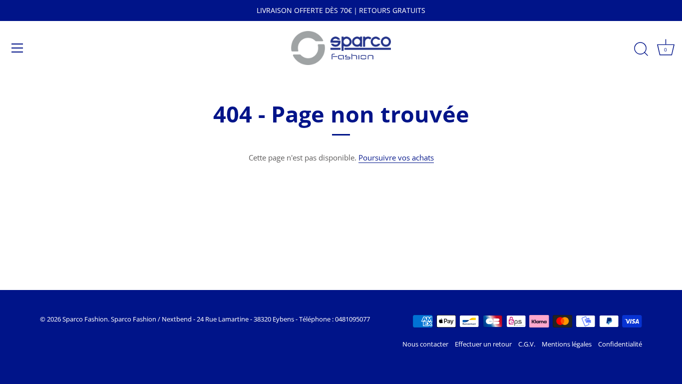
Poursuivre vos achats (396, 157)
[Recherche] (641, 49)
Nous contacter (425, 344)
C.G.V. (526, 344)
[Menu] (17, 48)
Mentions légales (567, 344)
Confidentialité (620, 344)
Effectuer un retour (483, 344)
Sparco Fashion (85, 319)
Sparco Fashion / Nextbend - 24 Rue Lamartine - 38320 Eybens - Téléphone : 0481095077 (240, 319)
